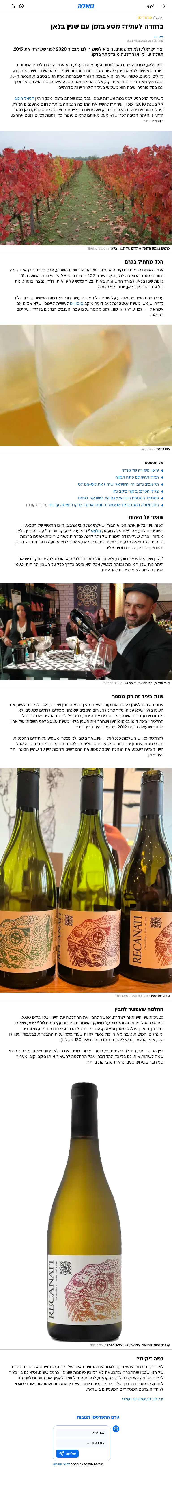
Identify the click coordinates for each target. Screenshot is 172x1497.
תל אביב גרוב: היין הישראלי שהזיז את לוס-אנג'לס (118, 484)
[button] (150, 6)
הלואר (95, 531)
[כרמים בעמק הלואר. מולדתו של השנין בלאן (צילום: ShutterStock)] (86, 192)
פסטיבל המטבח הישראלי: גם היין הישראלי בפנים (118, 498)
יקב (149, 1399)
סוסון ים (76, 304)
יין (162, 1399)
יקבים (142, 1399)
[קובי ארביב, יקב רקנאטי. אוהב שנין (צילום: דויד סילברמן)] (86, 635)
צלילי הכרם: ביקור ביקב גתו (136, 491)
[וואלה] (86, 6)
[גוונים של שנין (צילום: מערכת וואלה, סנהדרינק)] (86, 884)
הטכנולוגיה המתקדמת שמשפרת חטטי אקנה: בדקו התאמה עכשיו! (104, 505)
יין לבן (156, 1399)
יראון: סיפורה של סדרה (140, 471)
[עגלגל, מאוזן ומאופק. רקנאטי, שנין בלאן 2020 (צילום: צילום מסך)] (86, 1212)
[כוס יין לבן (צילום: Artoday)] (86, 389)
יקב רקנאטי (129, 1399)
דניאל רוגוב (24, 99)
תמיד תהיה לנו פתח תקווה (137, 478)
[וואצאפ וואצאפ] (21, 6)
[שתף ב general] (12, 6)
